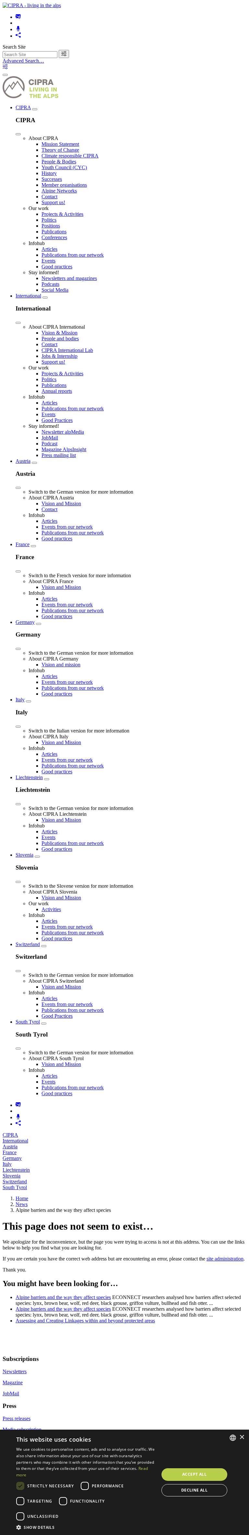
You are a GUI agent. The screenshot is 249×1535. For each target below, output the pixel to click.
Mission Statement (60, 144)
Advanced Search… (23, 61)
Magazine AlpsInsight (64, 449)
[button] (85, 1527)
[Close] (18, 134)
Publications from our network (73, 255)
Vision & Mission (59, 332)
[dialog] (124, 1482)
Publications (54, 231)
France (23, 544)
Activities (51, 909)
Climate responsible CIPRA (70, 155)
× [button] (241, 1437)
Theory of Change (60, 150)
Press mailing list (59, 455)
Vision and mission (61, 664)
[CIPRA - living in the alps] (32, 5)
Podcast (49, 443)
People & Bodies (59, 161)
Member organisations (64, 185)
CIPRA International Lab (67, 350)
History (49, 173)
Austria (23, 461)
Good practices (57, 266)
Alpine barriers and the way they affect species (63, 1297)
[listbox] (233, 1438)
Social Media (55, 290)
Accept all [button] (194, 1474)
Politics (49, 220)
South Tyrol (28, 1022)
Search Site (14, 47)
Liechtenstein (29, 777)
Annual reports (57, 391)
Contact (49, 196)
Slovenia (24, 855)
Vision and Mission (61, 503)
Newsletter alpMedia (63, 432)
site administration (225, 1258)
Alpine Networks (59, 190)
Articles (49, 249)
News (22, 1204)
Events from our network (67, 527)
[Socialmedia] (18, 36)
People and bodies (60, 338)
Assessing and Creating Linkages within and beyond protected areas (85, 1320)
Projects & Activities (62, 214)
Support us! (53, 202)
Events (48, 261)
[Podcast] (18, 29)
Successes (52, 179)
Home (22, 1198)
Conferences (54, 237)
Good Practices (57, 420)
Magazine (13, 1382)
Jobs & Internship (59, 356)
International (28, 296)
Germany (25, 622)
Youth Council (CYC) (64, 167)
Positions (51, 225)
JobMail (50, 437)
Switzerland (28, 944)
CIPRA (23, 107)
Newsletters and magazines (69, 278)
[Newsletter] (18, 17)
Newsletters (15, 1371)
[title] (64, 54)
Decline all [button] (194, 1490)
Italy (20, 699)
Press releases (16, 1418)
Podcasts (50, 284)
